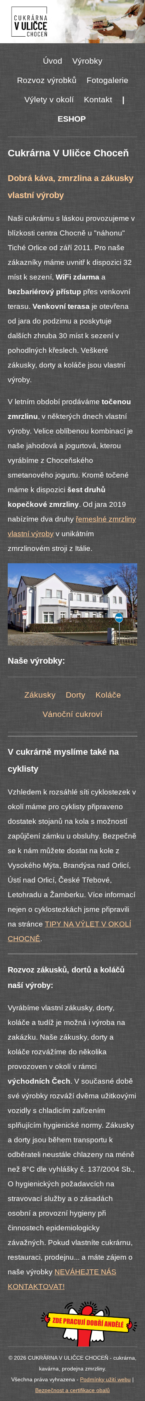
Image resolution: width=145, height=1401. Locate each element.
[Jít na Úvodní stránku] (72, 41)
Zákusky (40, 694)
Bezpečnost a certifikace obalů (72, 1390)
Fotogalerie (107, 80)
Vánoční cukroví (72, 714)
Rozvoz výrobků (47, 80)
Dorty (75, 694)
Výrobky (87, 60)
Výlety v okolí (49, 99)
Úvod (52, 60)
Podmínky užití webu (105, 1379)
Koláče (108, 694)
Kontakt (98, 99)
